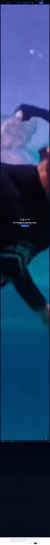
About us (18, 2)
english (42, 0)
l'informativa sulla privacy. (23, 539)
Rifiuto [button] (38, 543)
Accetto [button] (35, 543)
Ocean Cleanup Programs (25, 2)
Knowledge (32, 2)
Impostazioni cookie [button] (32, 543)
